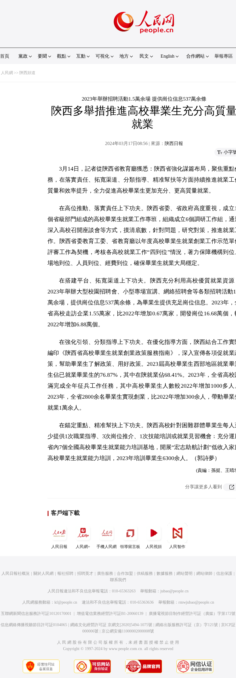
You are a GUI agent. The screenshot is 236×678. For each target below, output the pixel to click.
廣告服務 (105, 573)
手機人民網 (106, 547)
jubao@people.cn (174, 591)
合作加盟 (125, 573)
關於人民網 (43, 573)
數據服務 (165, 573)
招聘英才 (85, 573)
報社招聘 (65, 573)
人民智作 (177, 547)
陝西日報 (174, 143)
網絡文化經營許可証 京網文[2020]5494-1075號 (111, 625)
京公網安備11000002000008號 (128, 631)
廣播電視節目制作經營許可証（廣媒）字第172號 (192, 613)
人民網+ (83, 547)
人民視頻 (154, 547)
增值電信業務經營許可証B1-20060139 (110, 613)
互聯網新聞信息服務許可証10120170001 (36, 613)
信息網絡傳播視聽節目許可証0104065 (34, 625)
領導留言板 (130, 547)
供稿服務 (145, 573)
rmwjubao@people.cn (196, 602)
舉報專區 (223, 56)
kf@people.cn (65, 602)
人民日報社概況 (15, 573)
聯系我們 (118, 580)
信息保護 (224, 573)
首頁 (4, 56)
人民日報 (59, 547)
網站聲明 (184, 573)
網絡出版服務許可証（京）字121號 (186, 625)
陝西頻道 (27, 73)
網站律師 (204, 573)
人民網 (7, 73)
